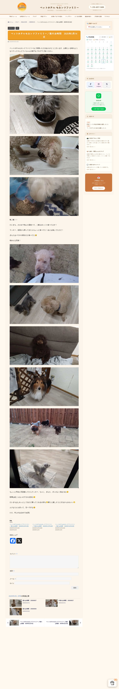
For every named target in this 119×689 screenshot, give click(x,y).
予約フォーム (13, 16)
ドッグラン (68, 16)
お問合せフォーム (25, 16)
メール (13, 579)
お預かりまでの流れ (56, 16)
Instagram (99, 86)
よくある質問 (78, 16)
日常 (17, 28)
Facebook (90, 86)
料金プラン (45, 16)
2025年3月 (11, 28)
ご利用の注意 (98, 16)
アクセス (107, 16)
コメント (14, 553)
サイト (12, 583)
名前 (12, 571)
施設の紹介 (88, 16)
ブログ (34, 16)
